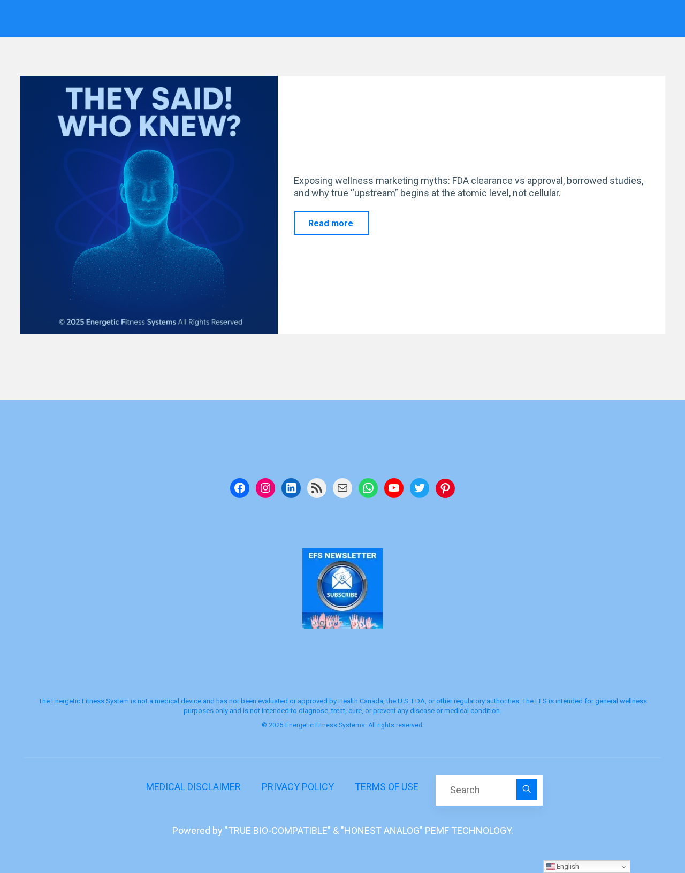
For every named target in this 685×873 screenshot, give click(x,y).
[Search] (527, 789)
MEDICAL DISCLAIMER (193, 786)
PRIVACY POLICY (298, 786)
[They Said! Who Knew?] (149, 205)
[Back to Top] (643, 831)
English (567, 866)
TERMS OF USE (386, 786)
